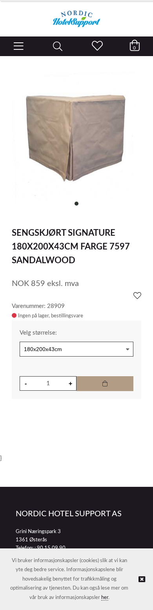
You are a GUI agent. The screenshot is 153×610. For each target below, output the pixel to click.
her (104, 597)
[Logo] (76, 15)
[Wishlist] (137, 296)
